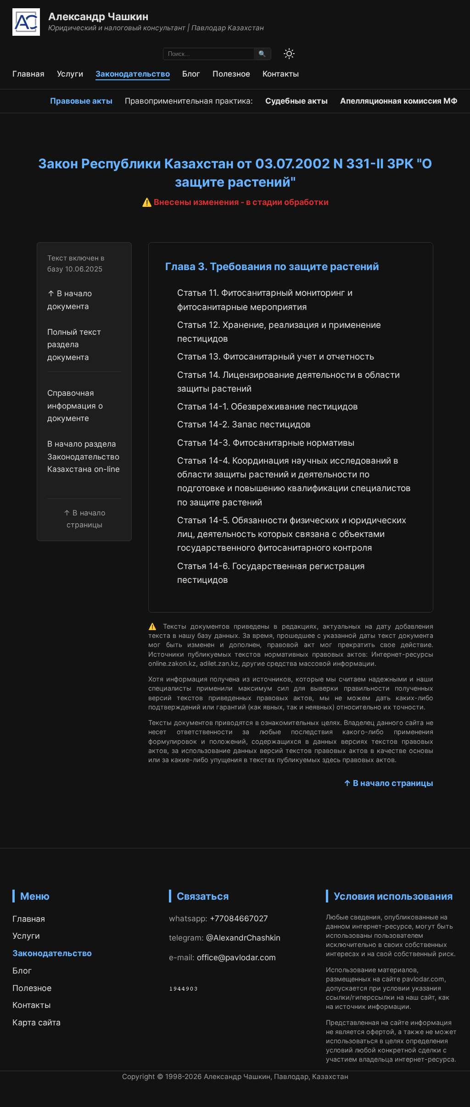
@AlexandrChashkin (243, 937)
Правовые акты (81, 100)
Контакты (281, 73)
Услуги (70, 73)
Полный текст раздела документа (74, 344)
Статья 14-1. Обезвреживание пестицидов (267, 406)
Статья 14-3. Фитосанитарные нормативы (265, 442)
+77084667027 (239, 918)
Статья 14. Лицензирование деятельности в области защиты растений (288, 382)
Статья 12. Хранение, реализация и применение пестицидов (279, 332)
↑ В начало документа (69, 299)
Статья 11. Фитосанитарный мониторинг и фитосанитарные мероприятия (264, 300)
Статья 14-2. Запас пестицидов (244, 424)
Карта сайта (36, 1022)
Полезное (231, 73)
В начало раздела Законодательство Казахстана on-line (83, 456)
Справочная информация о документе (75, 405)
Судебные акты (296, 100)
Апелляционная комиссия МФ (399, 100)
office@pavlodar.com (236, 957)
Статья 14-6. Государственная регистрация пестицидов (271, 573)
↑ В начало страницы (388, 783)
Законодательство (132, 73)
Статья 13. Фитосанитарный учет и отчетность (275, 356)
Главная (28, 73)
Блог (191, 73)
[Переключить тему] (289, 53)
